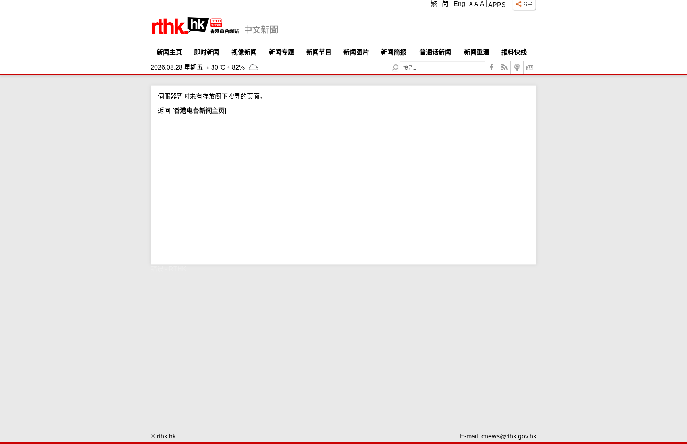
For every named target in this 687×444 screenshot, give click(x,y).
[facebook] (491, 67)
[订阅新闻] (530, 67)
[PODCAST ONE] (517, 67)
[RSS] (504, 67)
